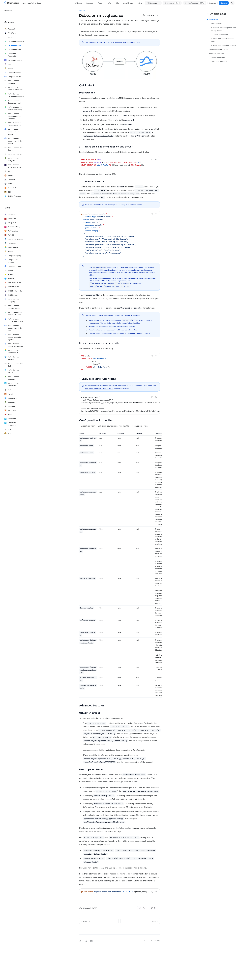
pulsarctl (120, 186)
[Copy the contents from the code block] (152, 159)
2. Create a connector (219, 34)
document (87, 111)
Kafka (109, 3)
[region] (119, 565)
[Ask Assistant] (156, 159)
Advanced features (216, 53)
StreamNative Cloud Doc (131, 323)
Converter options (218, 57)
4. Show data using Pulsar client (223, 45)
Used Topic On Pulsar (135, 136)
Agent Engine (128, 3)
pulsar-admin (94, 320)
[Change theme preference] (232, 3)
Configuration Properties (131, 308)
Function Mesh (94, 333)
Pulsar (100, 3)
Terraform (92, 330)
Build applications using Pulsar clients (99, 388)
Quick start (213, 19)
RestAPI (92, 326)
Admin (140, 3)
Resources (153, 3)
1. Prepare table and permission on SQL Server (223, 29)
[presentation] (119, 162)
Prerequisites (216, 23)
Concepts (89, 3)
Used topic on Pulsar (219, 61)
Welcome (78, 3)
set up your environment (130, 205)
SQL (117, 3)
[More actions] (158, 15)
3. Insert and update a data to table (222, 40)
